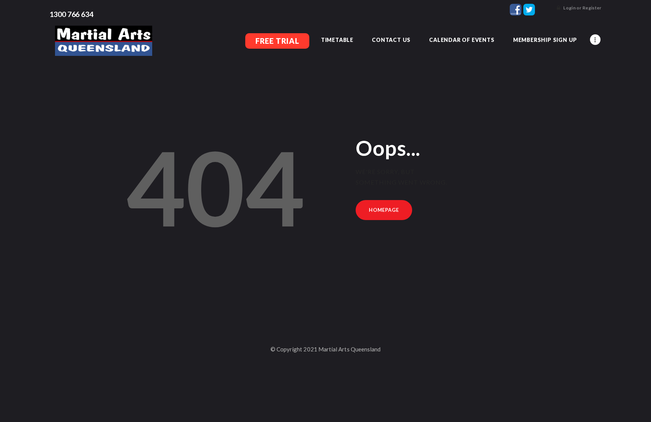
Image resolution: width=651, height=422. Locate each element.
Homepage (384, 210)
